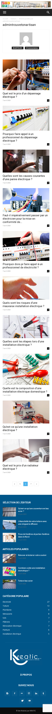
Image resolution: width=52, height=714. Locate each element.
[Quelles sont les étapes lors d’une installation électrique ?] (26, 326)
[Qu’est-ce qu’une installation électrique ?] (26, 412)
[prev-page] (14, 484)
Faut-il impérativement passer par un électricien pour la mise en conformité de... (25, 219)
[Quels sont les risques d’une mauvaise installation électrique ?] (26, 287)
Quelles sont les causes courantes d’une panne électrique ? (24, 177)
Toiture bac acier (25, 581)
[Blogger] (7, 693)
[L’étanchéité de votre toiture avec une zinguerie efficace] (9, 524)
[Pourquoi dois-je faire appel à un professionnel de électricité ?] (26, 246)
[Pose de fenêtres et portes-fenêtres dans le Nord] (9, 537)
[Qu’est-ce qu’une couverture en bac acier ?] (9, 512)
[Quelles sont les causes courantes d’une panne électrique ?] (26, 161)
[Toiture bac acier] (9, 584)
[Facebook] (14, 693)
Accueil (5, 19)
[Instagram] (29, 693)
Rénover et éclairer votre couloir (32, 555)
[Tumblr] (43, 693)
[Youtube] (29, 700)
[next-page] (36, 484)
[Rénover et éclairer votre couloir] (9, 558)
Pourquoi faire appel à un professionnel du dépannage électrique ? (20, 137)
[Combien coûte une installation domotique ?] (9, 571)
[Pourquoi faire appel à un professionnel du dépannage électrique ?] (26, 118)
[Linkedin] (36, 693)
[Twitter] (22, 700)
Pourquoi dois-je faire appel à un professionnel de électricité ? (23, 266)
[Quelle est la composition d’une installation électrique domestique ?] (26, 369)
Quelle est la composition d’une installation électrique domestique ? (25, 390)
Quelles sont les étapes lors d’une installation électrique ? (23, 343)
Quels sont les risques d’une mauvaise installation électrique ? (23, 304)
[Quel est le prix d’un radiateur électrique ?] (26, 450)
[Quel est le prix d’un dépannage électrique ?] (26, 74)
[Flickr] (21, 693)
